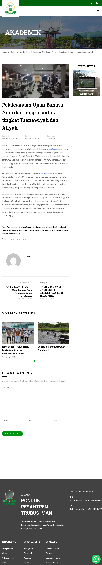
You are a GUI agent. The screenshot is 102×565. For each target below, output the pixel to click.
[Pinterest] (18, 239)
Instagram (28, 548)
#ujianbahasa (39, 227)
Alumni (5, 553)
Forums (49, 553)
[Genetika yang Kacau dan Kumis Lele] (53, 333)
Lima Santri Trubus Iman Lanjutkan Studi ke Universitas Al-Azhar (15, 350)
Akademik (23, 52)
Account (97, 3)
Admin (27, 256)
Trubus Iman (44, 173)
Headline (14, 139)
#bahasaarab (12, 227)
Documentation (52, 548)
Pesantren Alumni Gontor (23, 230)
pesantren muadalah (11, 233)
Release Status (52, 562)
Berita (13, 52)
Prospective (7, 548)
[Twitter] (24, 239)
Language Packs (53, 558)
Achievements (8, 558)
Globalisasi (61, 227)
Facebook (28, 553)
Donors (5, 562)
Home (4, 52)
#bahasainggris (26, 227)
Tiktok (26, 562)
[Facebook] (12, 239)
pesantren (6, 230)
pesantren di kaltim (43, 230)
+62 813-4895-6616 (84, 491)
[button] (34, 361)
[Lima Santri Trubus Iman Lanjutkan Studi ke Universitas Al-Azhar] (18, 333)
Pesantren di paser (60, 230)
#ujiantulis (50, 227)
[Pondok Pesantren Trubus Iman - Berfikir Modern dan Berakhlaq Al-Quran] (10, 8)
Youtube (27, 558)
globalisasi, (52, 149)
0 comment (51, 139)
